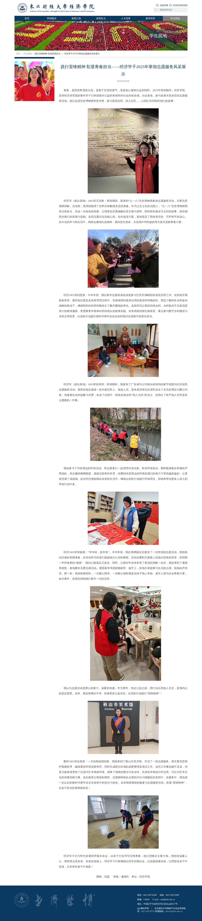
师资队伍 (101, 18)
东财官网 (164, 5)
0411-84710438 (150, 895)
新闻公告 (76, 18)
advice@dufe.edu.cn (173, 911)
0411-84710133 (148, 911)
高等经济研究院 (180, 5)
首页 (27, 18)
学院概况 (51, 18)
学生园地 (175, 18)
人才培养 (125, 18)
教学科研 (150, 18)
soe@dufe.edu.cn (167, 899)
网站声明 (144, 908)
